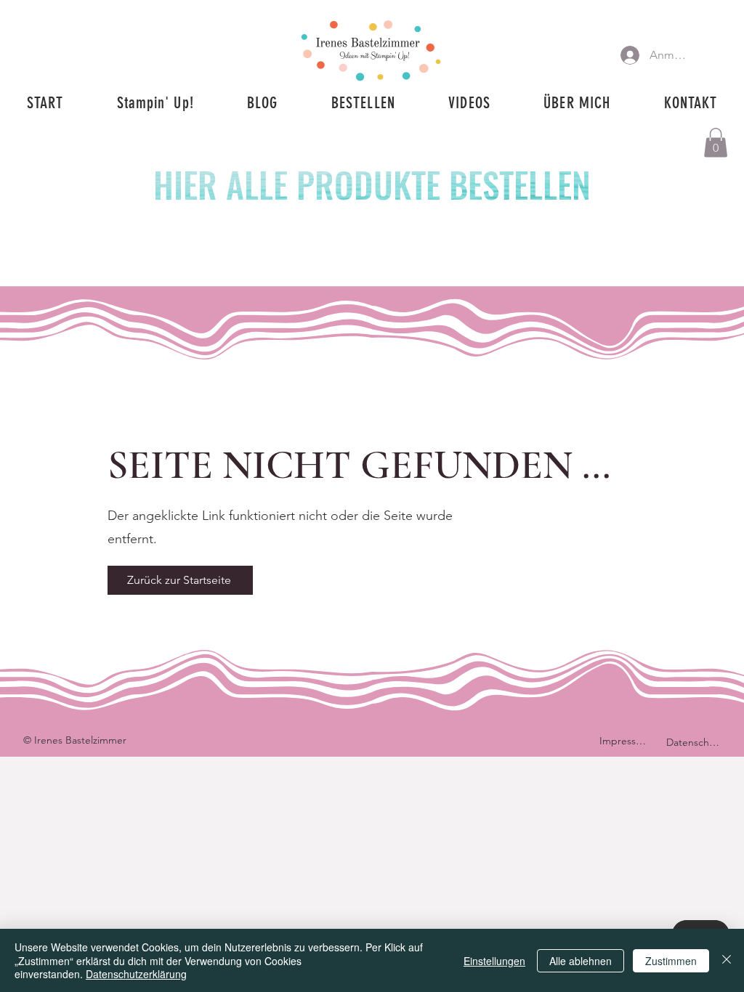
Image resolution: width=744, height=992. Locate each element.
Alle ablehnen (580, 961)
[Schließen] (726, 960)
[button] (715, 143)
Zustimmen (671, 961)
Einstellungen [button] (494, 961)
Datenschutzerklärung (136, 974)
